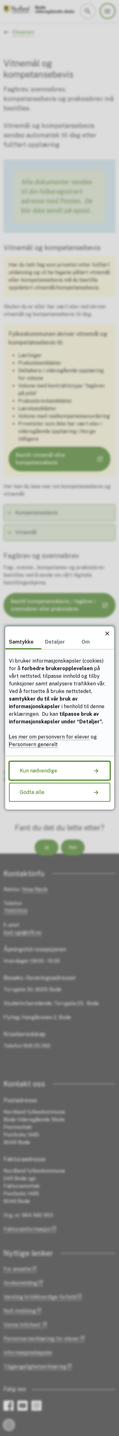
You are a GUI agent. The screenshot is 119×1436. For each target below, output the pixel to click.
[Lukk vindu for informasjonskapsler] (107, 633)
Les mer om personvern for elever (49, 737)
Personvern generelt (33, 744)
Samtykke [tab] (21, 642)
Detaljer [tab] (55, 642)
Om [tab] (86, 642)
